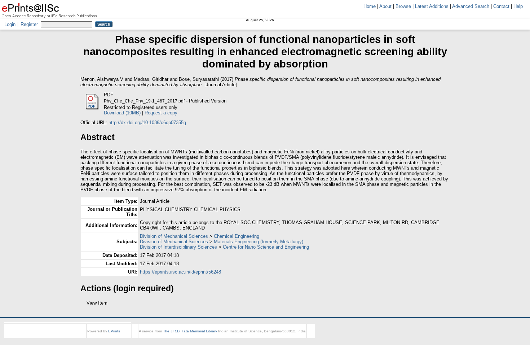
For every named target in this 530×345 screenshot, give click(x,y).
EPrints (114, 338)
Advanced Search (470, 6)
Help (518, 6)
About (385, 6)
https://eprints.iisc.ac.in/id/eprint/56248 (180, 272)
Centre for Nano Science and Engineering (266, 247)
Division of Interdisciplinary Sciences (178, 247)
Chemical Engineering (236, 236)
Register (29, 24)
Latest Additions (432, 6)
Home (369, 6)
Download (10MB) (122, 112)
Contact (501, 6)
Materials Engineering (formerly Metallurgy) (258, 241)
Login (10, 24)
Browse (403, 6)
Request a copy (161, 112)
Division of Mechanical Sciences (174, 236)
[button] (84, 305)
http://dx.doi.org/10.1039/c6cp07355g (147, 122)
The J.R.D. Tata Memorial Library (190, 338)
